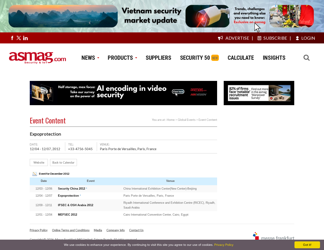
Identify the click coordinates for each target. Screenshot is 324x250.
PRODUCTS (120, 57)
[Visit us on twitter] (19, 38)
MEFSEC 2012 (67, 214)
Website (39, 162)
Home (171, 119)
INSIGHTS (274, 57)
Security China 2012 (71, 188)
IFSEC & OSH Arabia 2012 (75, 205)
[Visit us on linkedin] (25, 38)
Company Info (115, 230)
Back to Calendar (63, 162)
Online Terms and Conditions (70, 230)
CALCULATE (241, 57)
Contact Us (136, 230)
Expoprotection (68, 195)
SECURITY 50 (195, 57)
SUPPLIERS (158, 57)
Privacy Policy (39, 230)
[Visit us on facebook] (12, 38)
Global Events (187, 119)
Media (98, 230)
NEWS (88, 57)
